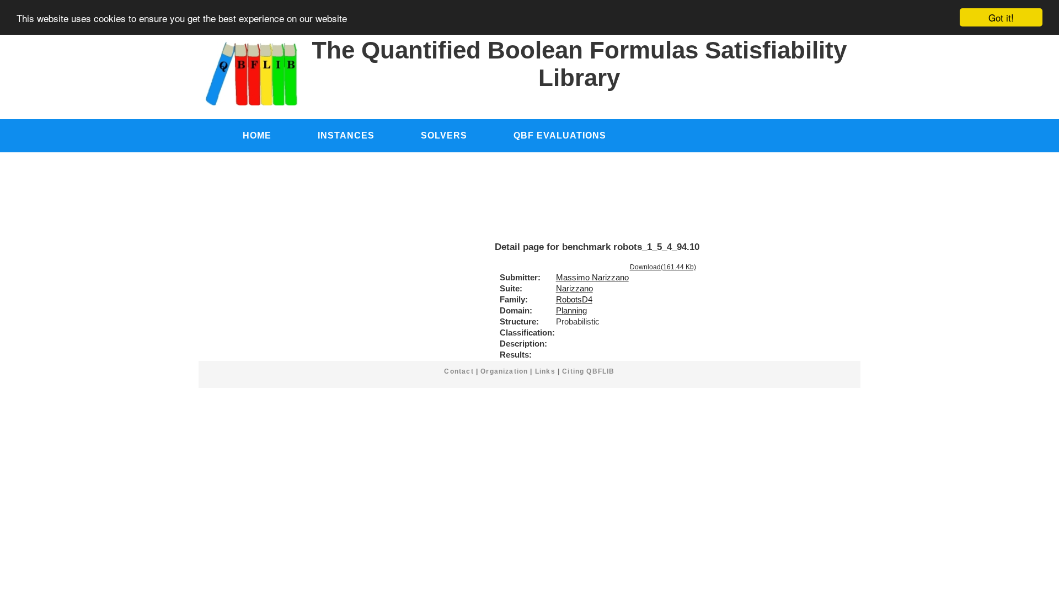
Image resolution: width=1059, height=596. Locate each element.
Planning (571, 310)
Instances (346, 135)
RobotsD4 (574, 299)
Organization (504, 371)
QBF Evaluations (560, 135)
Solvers (444, 135)
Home (257, 135)
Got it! (1001, 17)
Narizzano (574, 288)
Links (545, 371)
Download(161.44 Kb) (663, 267)
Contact (458, 371)
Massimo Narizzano (592, 277)
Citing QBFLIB (588, 371)
